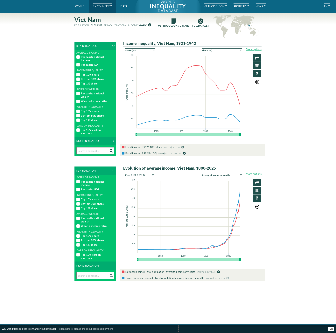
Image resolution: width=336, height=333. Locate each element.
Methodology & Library (173, 25)
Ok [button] (331, 329)
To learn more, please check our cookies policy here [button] (85, 329)
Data (124, 6)
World (80, 6)
